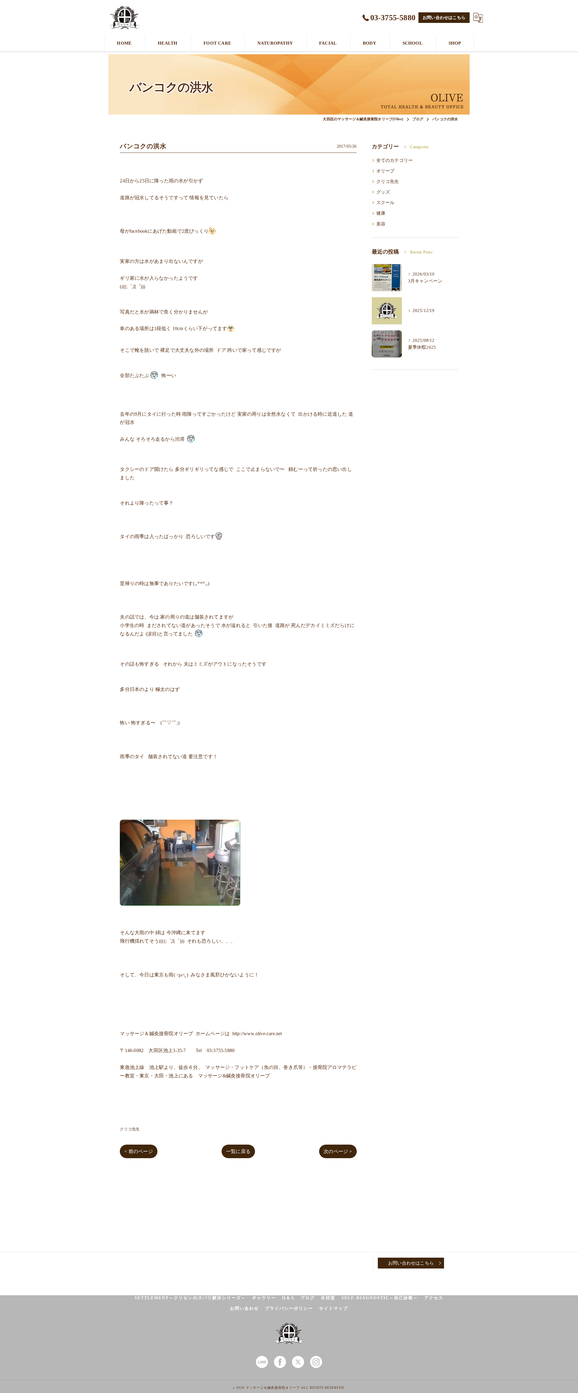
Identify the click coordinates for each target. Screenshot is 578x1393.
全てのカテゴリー (394, 160)
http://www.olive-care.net (257, 1033)
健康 (380, 213)
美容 (380, 224)
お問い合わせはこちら (444, 17)
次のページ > (338, 1151)
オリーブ (385, 171)
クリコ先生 (130, 1129)
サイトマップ (333, 1308)
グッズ (383, 192)
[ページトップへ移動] (459, 1263)
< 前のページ (138, 1151)
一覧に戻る (238, 1151)
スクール (385, 202)
